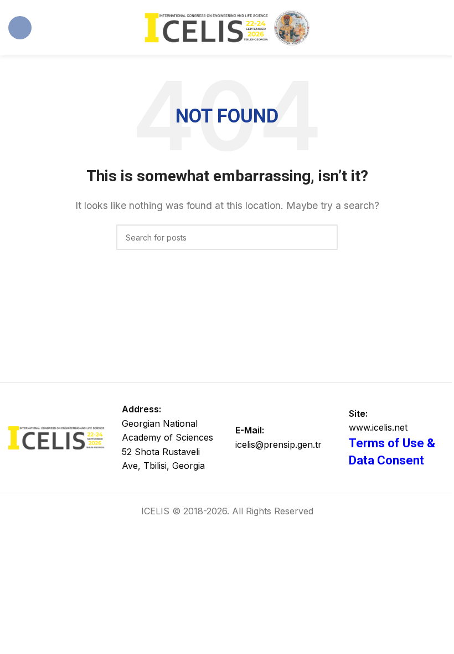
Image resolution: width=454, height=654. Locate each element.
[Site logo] (227, 26)
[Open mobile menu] (20, 28)
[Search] (325, 237)
